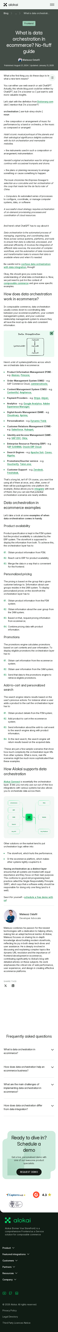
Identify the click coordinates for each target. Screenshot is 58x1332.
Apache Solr (37, 452)
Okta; (25, 438)
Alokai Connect (12, 781)
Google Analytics (33, 403)
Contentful (13, 392)
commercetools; (39, 383)
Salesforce (17, 429)
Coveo (48, 452)
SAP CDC (16, 438)
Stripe (37, 398)
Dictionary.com (45, 101)
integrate (39, 488)
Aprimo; (24, 415)
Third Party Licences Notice (16, 1322)
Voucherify (13, 464)
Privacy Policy (9, 1310)
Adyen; (45, 398)
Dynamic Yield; (38, 420)
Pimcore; (25, 375)
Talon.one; (25, 464)
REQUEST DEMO (29, 1172)
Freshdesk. (13, 472)
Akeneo (15, 375)
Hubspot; (29, 429)
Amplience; (26, 392)
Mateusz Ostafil (31, 60)
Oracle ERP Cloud (32, 446)
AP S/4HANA (15, 446)
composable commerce (16, 283)
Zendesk (38, 469)
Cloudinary (13, 415)
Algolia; (11, 455)
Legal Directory (10, 1316)
